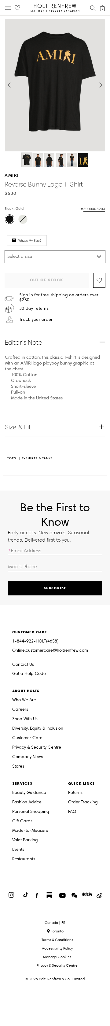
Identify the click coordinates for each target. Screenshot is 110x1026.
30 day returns (34, 308)
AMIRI (12, 175)
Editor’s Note (23, 342)
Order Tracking (83, 802)
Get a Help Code (29, 674)
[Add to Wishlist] (99, 280)
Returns (75, 793)
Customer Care (27, 738)
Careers (20, 709)
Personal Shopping (30, 811)
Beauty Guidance (29, 793)
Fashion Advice (27, 802)
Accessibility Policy (57, 948)
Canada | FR (55, 922)
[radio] (9, 219)
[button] (9, 85)
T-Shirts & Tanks (37, 458)
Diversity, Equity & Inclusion (37, 728)
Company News (27, 757)
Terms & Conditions (57, 939)
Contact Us (23, 664)
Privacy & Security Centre (36, 747)
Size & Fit (18, 427)
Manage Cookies (57, 956)
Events (18, 849)
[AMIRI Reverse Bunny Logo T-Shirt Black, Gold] (26, 160)
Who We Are (24, 700)
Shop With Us (25, 719)
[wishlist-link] (17, 8)
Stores (18, 766)
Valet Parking (25, 840)
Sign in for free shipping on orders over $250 (58, 297)
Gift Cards (22, 821)
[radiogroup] (54, 220)
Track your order (36, 319)
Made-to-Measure (30, 830)
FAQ (72, 811)
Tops (11, 458)
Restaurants (23, 859)
